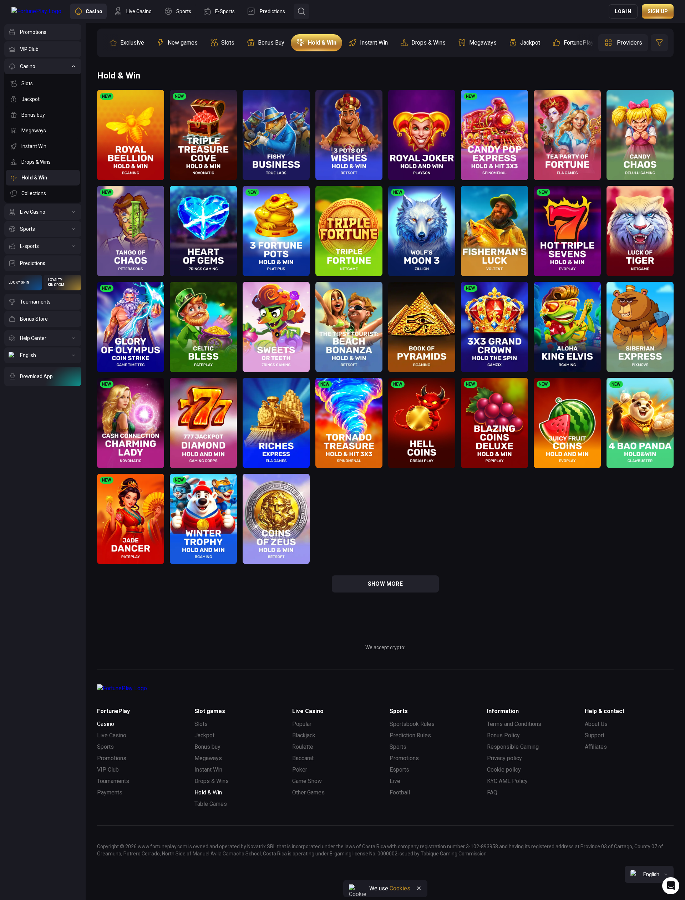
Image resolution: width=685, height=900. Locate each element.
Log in (623, 11)
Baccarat (303, 758)
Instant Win (208, 769)
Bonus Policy (503, 735)
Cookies (400, 888)
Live (395, 781)
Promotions (111, 758)
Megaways (208, 758)
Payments (109, 792)
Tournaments (113, 781)
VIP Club (108, 769)
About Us (596, 724)
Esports (399, 769)
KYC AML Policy (507, 781)
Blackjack (303, 735)
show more (385, 583)
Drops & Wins (211, 781)
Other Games (308, 792)
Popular (301, 724)
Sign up (658, 11)
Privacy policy (504, 758)
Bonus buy (207, 746)
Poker (299, 769)
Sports (105, 746)
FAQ (492, 792)
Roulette (302, 746)
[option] (126, 42)
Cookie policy (504, 769)
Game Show (307, 781)
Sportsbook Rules (412, 724)
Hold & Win (208, 792)
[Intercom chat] (670, 885)
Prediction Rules (410, 735)
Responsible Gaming (513, 746)
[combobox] (649, 874)
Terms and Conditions (514, 724)
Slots (201, 724)
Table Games (210, 803)
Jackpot (204, 735)
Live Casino (111, 735)
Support (594, 735)
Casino (105, 724)
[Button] (301, 11)
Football (400, 792)
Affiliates (596, 746)
